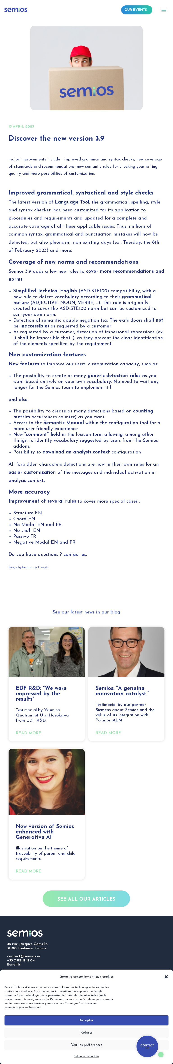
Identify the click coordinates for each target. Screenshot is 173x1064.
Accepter (86, 1020)
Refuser (86, 1032)
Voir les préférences (86, 1045)
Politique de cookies (86, 1056)
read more (28, 733)
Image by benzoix (21, 567)
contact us (75, 554)
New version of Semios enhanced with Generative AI (45, 832)
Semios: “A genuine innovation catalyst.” (122, 691)
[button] (166, 977)
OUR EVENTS (135, 10)
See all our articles (86, 899)
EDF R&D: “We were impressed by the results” (41, 694)
